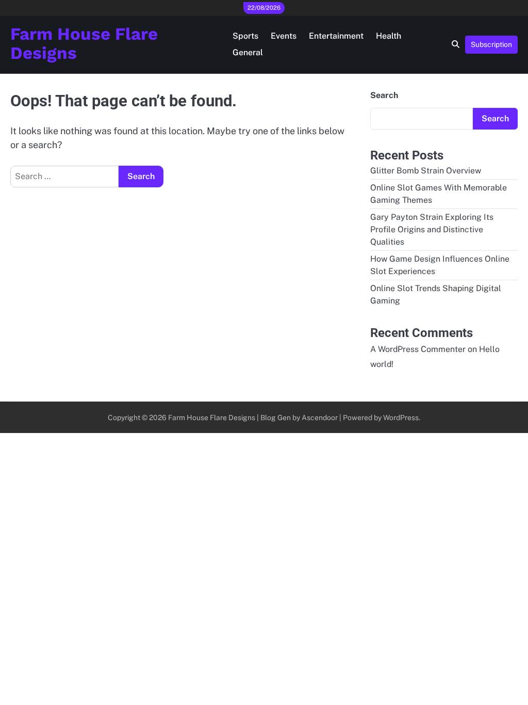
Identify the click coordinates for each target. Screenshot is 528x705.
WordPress (401, 417)
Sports (245, 36)
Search (384, 95)
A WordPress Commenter (418, 349)
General (248, 52)
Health (388, 36)
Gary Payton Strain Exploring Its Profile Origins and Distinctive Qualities (431, 229)
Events (283, 36)
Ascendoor (320, 417)
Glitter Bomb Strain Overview (425, 170)
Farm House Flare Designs (84, 43)
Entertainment (336, 36)
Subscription (491, 44)
